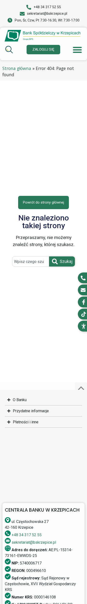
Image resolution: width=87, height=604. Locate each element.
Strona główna (16, 68)
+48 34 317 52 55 (27, 535)
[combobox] (30, 261)
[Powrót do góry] (81, 388)
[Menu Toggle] (77, 50)
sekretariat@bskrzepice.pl (34, 542)
